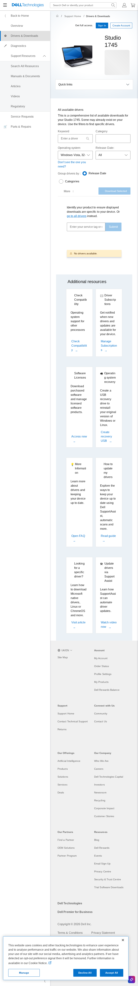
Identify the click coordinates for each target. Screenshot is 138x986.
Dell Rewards (101, 847)
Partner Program (67, 855)
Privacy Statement (103, 932)
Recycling (99, 800)
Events (98, 855)
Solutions (63, 776)
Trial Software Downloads (108, 887)
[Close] (123, 940)
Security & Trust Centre (107, 879)
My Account (100, 658)
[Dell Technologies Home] (27, 5)
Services (62, 784)
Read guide (108, 535)
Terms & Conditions (70, 932)
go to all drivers (76, 216)
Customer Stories (104, 816)
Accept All (111, 972)
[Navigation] (5, 5)
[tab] (69, 191)
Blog (96, 839)
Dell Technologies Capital (108, 776)
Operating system (69, 147)
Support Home (72, 16)
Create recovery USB (106, 436)
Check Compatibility (79, 345)
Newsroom (100, 792)
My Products (101, 681)
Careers (99, 768)
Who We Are (101, 760)
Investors (99, 784)
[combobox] (83, 5)
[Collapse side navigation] (44, 981)
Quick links (65, 84)
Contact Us (100, 721)
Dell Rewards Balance (106, 689)
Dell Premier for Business (75, 911)
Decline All (85, 972)
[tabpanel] (94, 231)
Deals (61, 792)
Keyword (63, 131)
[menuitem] (25, 16)
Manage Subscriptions (109, 345)
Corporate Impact (104, 808)
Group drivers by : (69, 173)
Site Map (63, 657)
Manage (24, 972)
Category (101, 131)
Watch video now (109, 624)
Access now (79, 436)
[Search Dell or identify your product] (113, 5)
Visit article (78, 622)
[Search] (88, 138)
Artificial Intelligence (69, 760)
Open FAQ (78, 535)
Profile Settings (102, 674)
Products (63, 768)
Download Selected (116, 191)
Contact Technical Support (73, 721)
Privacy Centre (102, 871)
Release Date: (105, 147)
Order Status (101, 666)
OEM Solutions (66, 847)
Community (100, 713)
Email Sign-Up (102, 863)
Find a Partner (66, 839)
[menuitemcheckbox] (25, 56)
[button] (124, 5)
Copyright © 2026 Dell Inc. (74, 924)
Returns (62, 729)
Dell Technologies (70, 903)
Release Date (97, 173)
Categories (72, 181)
